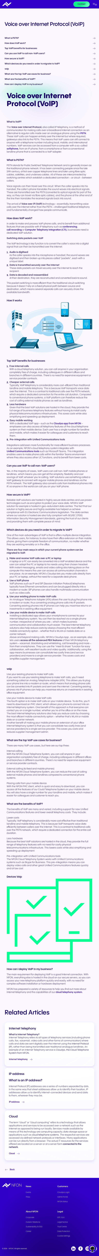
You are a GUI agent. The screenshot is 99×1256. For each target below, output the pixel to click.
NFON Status (62, 1202)
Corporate (30, 1217)
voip (7, 69)
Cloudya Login (63, 1192)
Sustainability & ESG (34, 1227)
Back (12, 1170)
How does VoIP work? (15, 43)
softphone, (13, 149)
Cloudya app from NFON (67, 423)
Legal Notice (62, 1222)
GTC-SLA (60, 1217)
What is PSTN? (12, 38)
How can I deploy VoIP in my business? (24, 84)
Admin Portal (62, 1197)
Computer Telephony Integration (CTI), (46, 230)
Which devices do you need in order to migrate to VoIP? (32, 64)
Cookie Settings (63, 1236)
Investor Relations (33, 1222)
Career (28, 1231)
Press (28, 1197)
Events (28, 1192)
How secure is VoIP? (14, 59)
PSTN (83, 133)
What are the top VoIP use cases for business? (28, 74)
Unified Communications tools (23, 451)
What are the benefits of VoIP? (20, 79)
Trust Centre (62, 1227)
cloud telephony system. (69, 992)
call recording (14, 230)
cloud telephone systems (45, 1135)
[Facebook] (80, 1248)
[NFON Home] (7, 4)
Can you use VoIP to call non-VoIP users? (25, 54)
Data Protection (63, 1231)
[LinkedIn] (73, 1248)
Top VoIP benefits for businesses (21, 48)
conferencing (70, 227)
